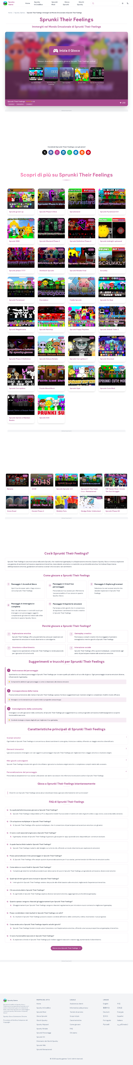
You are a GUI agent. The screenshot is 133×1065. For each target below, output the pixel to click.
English (105, 1004)
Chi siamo (73, 1033)
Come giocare (75, 1024)
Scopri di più (74, 1016)
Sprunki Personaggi (44, 1033)
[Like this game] (120, 103)
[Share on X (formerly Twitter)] (44, 152)
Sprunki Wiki (41, 1045)
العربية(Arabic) (122, 1024)
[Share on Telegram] (75, 152)
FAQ (71, 1029)
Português (107, 1020)
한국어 (105, 1016)
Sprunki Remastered (44, 1049)
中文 (119, 1004)
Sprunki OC (41, 1037)
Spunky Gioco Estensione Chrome (15, 1016)
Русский (106, 1024)
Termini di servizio (76, 1012)
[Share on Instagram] (57, 152)
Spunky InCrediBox (38, 3)
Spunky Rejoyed (43, 1024)
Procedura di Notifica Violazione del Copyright (15, 1021)
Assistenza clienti (76, 1004)
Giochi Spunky (80, 3)
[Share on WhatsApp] (69, 152)
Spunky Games (20, 13)
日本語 (119, 1008)
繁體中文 (106, 1008)
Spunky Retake (42, 1029)
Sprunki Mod (55, 3)
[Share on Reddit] (82, 152)
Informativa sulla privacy (79, 1008)
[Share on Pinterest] (88, 152)
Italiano (120, 1020)
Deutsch (106, 1012)
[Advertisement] (66, 126)
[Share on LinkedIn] (63, 152)
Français (120, 1012)
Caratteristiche (75, 1020)
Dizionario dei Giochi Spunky (47, 1041)
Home (27, 3)
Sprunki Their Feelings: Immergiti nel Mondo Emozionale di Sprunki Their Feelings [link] (54, 13)
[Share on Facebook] (50, 152)
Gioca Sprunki (66, 3)
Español (120, 1016)
